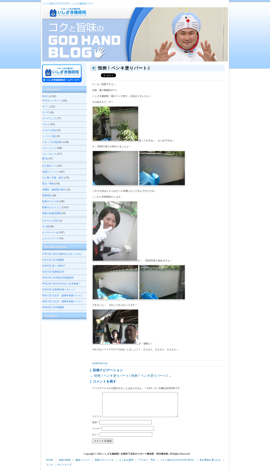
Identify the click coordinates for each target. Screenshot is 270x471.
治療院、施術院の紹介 (54, 189)
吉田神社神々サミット (59, 289)
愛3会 (45, 158)
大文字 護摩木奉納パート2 (62, 295)
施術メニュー (83, 460)
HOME (49, 460)
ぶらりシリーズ (50, 238)
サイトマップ (64, 464)
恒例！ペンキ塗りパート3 (151, 375)
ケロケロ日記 (49, 130)
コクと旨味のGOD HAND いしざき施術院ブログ (68, 3)
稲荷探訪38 (53, 271)
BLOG (45, 96)
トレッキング (49, 154)
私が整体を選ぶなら (210, 460)
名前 (95, 422)
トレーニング (49, 148)
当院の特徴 (64, 460)
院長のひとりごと (51, 207)
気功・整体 (48, 183)
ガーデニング (49, 118)
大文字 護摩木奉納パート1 (62, 301)
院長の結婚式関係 (51, 213)
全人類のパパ (49, 165)
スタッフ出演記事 (51, 142)
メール (96, 428)
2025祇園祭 (53, 260)
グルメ (45, 124)
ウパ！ (45, 106)
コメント (97, 416)
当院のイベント (50, 171)
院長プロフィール (104, 460)
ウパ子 (45, 112)
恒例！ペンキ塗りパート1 (110, 375)
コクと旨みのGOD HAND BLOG (177, 460)
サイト (95, 434)
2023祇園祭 (53, 307)
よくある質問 (126, 460)
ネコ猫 (45, 226)
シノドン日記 (49, 136)
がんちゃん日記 (50, 220)
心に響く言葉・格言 (52, 177)
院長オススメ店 (50, 201)
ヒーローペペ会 (50, 232)
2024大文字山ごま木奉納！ (61, 283)
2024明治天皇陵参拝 (58, 277)
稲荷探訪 (47, 195)
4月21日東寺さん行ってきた (62, 254)
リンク (49, 464)
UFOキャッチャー (51, 100)
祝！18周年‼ (53, 265)
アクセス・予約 (146, 460)
